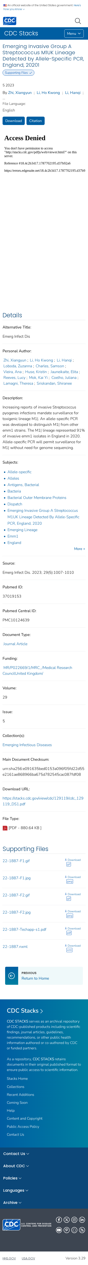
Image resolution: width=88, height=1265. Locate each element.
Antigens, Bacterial (23, 484)
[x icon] (66, 1219)
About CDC (14, 1166)
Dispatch (14, 504)
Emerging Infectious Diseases (27, 744)
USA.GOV (28, 1258)
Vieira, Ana (12, 371)
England (14, 542)
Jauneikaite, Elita (64, 371)
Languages (13, 1190)
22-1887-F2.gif (16, 895)
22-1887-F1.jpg (17, 878)
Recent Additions (20, 1094)
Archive (10, 1202)
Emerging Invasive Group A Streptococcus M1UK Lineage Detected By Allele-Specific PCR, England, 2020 (43, 517)
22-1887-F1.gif (16, 860)
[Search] (78, 21)
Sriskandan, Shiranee (54, 383)
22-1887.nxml (15, 946)
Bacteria (14, 491)
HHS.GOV (9, 1258)
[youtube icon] (59, 1230)
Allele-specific (19, 471)
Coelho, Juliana (63, 377)
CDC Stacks (23, 1011)
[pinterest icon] (66, 1230)
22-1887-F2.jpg (17, 912)
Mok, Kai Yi (38, 377)
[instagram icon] (74, 1219)
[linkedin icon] (82, 1219)
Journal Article (15, 643)
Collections (15, 1086)
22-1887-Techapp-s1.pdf (24, 929)
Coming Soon (17, 1102)
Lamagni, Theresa (18, 383)
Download (13, 120)
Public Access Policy (23, 1126)
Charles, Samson (50, 366)
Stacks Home (17, 1078)
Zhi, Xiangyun (20, 92)
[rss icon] (82, 1230)
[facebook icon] (59, 1219)
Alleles (13, 478)
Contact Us (15, 1134)
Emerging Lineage (22, 529)
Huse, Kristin (36, 371)
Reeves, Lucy (14, 377)
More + (79, 548)
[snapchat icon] (74, 1230)
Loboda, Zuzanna (17, 366)
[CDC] (10, 21)
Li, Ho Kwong (48, 92)
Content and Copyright (25, 1118)
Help (11, 1110)
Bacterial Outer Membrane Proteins (36, 497)
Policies (10, 1178)
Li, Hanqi (73, 92)
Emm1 (12, 536)
